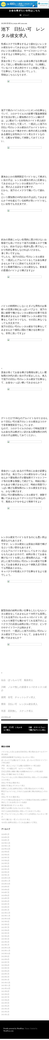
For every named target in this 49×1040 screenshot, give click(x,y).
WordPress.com (8, 1031)
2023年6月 (5, 930)
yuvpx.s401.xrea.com (20, 23)
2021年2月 (5, 1011)
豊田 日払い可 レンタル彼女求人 (19, 704)
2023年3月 (5, 939)
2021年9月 (5, 991)
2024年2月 (5, 907)
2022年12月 (5, 948)
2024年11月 (5, 881)
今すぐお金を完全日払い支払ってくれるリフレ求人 (21, 811)
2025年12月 (5, 843)
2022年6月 (5, 965)
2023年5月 (5, 933)
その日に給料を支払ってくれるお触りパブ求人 (19, 822)
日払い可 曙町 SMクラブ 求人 (12, 774)
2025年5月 (5, 863)
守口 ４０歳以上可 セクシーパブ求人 (16, 768)
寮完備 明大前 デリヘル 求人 (12, 805)
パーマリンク (6, 717)
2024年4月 (5, 901)
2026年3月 (5, 834)
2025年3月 (5, 869)
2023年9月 (5, 921)
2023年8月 (5, 924)
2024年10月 (5, 884)
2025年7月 (5, 857)
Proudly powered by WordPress (13, 1028)
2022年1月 (5, 979)
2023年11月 (5, 915)
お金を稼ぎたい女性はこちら (24, 10)
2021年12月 (5, 982)
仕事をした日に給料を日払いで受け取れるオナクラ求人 (22, 788)
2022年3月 (5, 974)
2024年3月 (5, 904)
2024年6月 (5, 895)
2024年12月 (5, 878)
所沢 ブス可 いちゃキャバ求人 (12, 728)
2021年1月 (5, 1014)
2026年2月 (5, 837)
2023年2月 (5, 942)
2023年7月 (5, 927)
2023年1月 (5, 945)
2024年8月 (5, 889)
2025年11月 (5, 846)
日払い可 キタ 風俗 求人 (10, 797)
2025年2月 (5, 872)
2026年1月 (5, 840)
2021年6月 (5, 1000)
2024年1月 (5, 910)
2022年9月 (5, 956)
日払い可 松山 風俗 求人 (10, 783)
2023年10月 (5, 918)
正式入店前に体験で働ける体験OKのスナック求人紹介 (22, 771)
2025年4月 (5, 866)
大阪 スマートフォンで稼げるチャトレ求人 (37, 728)
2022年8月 (5, 959)
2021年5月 (5, 1003)
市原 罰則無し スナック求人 (17, 710)
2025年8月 (5, 854)
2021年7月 (5, 997)
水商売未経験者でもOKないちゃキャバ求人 (18, 757)
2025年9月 (5, 851)
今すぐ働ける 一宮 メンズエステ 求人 (15, 819)
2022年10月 (5, 953)
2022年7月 (5, 962)
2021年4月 (5, 1006)
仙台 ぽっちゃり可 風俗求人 (17, 680)
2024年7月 (5, 892)
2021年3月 (5, 1009)
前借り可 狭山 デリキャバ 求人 (13, 785)
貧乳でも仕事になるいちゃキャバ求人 (15, 808)
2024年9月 (5, 886)
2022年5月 (5, 968)
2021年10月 (5, 988)
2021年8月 (5, 994)
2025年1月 (5, 875)
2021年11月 (5, 985)
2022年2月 (5, 977)
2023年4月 (5, 936)
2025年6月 (5, 860)
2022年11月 (5, 950)
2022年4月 (5, 971)
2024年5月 (5, 898)
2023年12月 (5, 913)
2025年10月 (5, 849)
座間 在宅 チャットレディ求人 (18, 697)
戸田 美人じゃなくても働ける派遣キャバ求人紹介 (21, 765)
